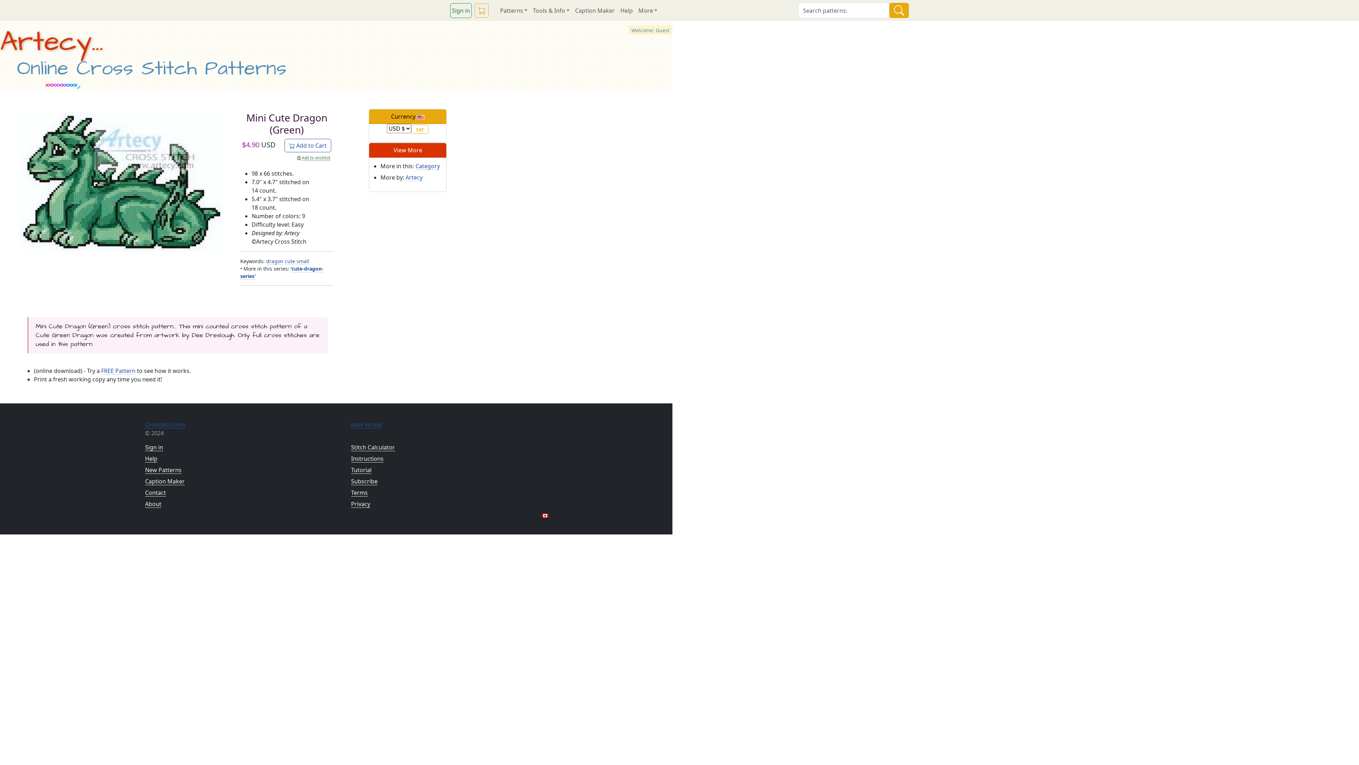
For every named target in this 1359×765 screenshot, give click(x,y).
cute (290, 261)
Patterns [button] (511, 11)
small (303, 261)
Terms (359, 493)
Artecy (414, 177)
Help (626, 11)
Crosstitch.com (165, 425)
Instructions (367, 459)
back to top (366, 425)
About (153, 504)
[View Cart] (482, 11)
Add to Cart (311, 145)
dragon (274, 261)
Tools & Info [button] (549, 11)
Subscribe (364, 481)
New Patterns (163, 470)
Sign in (461, 11)
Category (427, 166)
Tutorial (361, 470)
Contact (155, 493)
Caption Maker (595, 11)
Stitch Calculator (373, 447)
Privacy (360, 504)
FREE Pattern (118, 371)
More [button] (645, 11)
